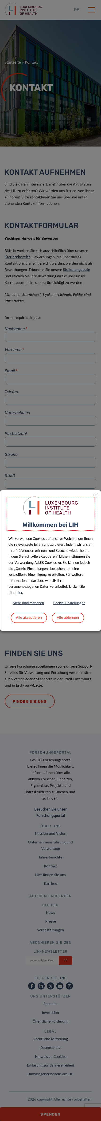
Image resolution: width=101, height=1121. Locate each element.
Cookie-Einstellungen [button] (69, 603)
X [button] (96, 495)
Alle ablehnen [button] (68, 618)
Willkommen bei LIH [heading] (50, 524)
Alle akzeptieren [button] (29, 618)
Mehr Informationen (28, 603)
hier (19, 593)
